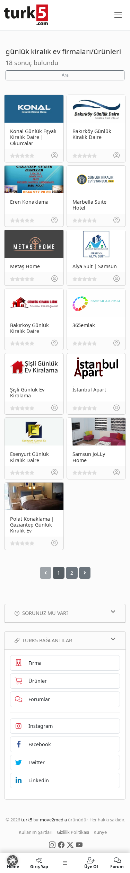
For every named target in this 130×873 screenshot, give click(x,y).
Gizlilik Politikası (73, 832)
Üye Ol (91, 866)
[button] (12, 860)
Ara (65, 75)
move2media (53, 820)
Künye (100, 832)
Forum (117, 866)
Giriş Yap (39, 866)
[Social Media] (52, 844)
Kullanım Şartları (35, 832)
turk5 (26, 820)
